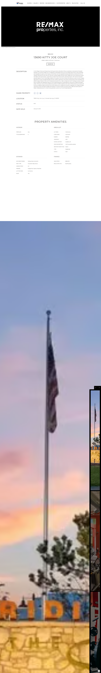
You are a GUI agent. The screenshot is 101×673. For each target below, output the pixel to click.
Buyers (29, 3)
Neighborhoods (49, 3)
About (68, 3)
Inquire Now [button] (50, 64)
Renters (42, 3)
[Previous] (96, 387)
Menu (81, 3)
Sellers (35, 3)
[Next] (99, 387)
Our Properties (60, 3)
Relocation (75, 3)
